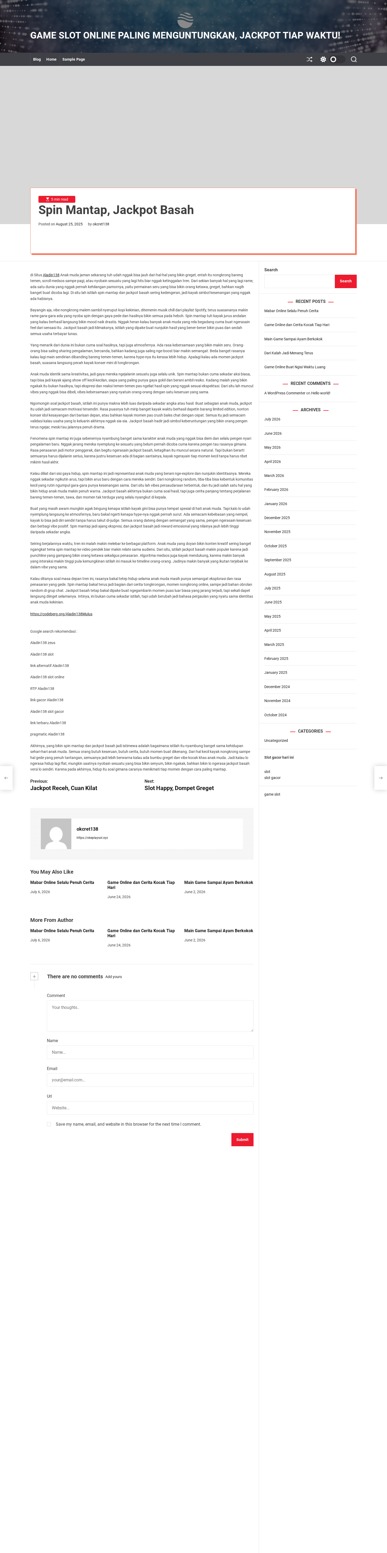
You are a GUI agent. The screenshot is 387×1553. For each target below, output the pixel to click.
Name (52, 1040)
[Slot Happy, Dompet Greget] (380, 778)
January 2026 (275, 504)
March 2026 (274, 475)
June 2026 (273, 433)
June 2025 (273, 602)
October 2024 (275, 715)
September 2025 (277, 560)
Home (51, 59)
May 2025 (272, 616)
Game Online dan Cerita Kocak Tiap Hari (141, 933)
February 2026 (276, 489)
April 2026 (272, 461)
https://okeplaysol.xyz (92, 838)
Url (49, 1096)
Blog (37, 59)
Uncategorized (276, 740)
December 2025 (277, 518)
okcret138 (101, 224)
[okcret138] (56, 834)
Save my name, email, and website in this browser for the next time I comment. (128, 1124)
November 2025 (277, 532)
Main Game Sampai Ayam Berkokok (218, 882)
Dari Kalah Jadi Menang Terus (288, 353)
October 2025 (275, 546)
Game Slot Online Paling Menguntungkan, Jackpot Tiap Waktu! (185, 35)
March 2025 (274, 644)
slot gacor (272, 778)
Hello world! (320, 393)
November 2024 (277, 701)
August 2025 (274, 574)
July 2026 (272, 419)
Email (52, 1068)
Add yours (113, 977)
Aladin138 (51, 275)
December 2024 (277, 687)
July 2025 (272, 588)
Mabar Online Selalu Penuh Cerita (62, 882)
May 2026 (272, 447)
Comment (56, 995)
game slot (272, 794)
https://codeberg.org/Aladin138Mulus (61, 614)
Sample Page (73, 59)
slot (267, 772)
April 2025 (272, 630)
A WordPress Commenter (284, 393)
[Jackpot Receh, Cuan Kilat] (6, 778)
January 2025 (275, 672)
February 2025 (276, 658)
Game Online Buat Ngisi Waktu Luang (294, 367)
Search (271, 269)
